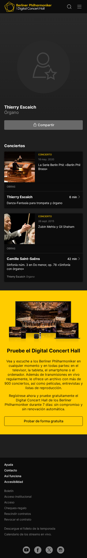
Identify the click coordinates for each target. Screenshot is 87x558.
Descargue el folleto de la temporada (29, 528)
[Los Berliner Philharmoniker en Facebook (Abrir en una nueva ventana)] (37, 550)
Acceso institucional (17, 496)
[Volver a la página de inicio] (28, 7)
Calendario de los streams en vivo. (28, 534)
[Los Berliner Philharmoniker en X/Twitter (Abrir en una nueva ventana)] (49, 550)
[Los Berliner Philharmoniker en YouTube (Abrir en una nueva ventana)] (26, 550)
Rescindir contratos (17, 513)
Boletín (9, 491)
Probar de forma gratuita (43, 421)
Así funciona (12, 476)
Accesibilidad (13, 481)
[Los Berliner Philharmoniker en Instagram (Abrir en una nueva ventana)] (60, 550)
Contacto (10, 470)
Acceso (9, 502)
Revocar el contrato (17, 519)
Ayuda (8, 464)
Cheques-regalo (15, 508)
